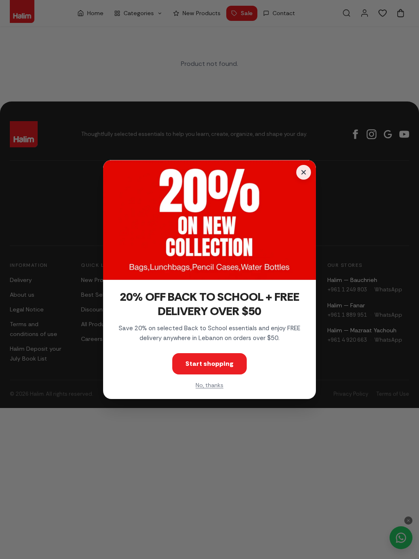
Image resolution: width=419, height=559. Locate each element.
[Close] (303, 172)
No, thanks (209, 385)
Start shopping (209, 363)
